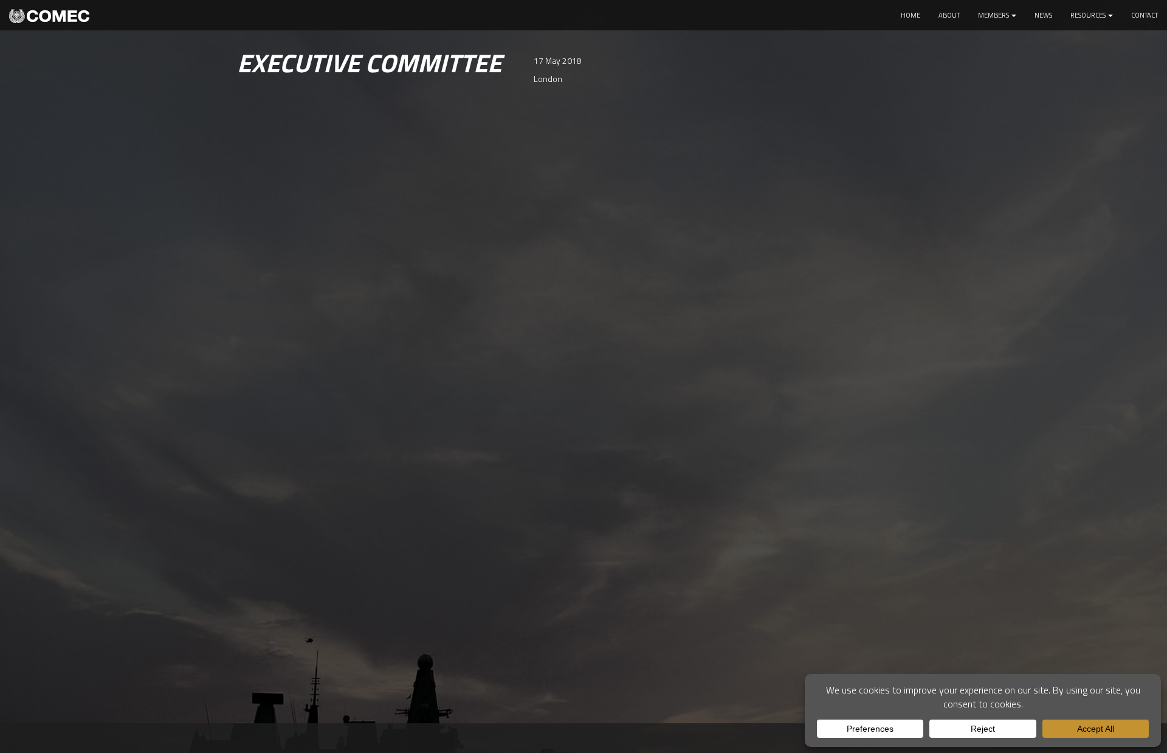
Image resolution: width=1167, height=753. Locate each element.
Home (910, 15)
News (1043, 15)
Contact (1144, 15)
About (949, 15)
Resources (1088, 15)
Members (994, 15)
